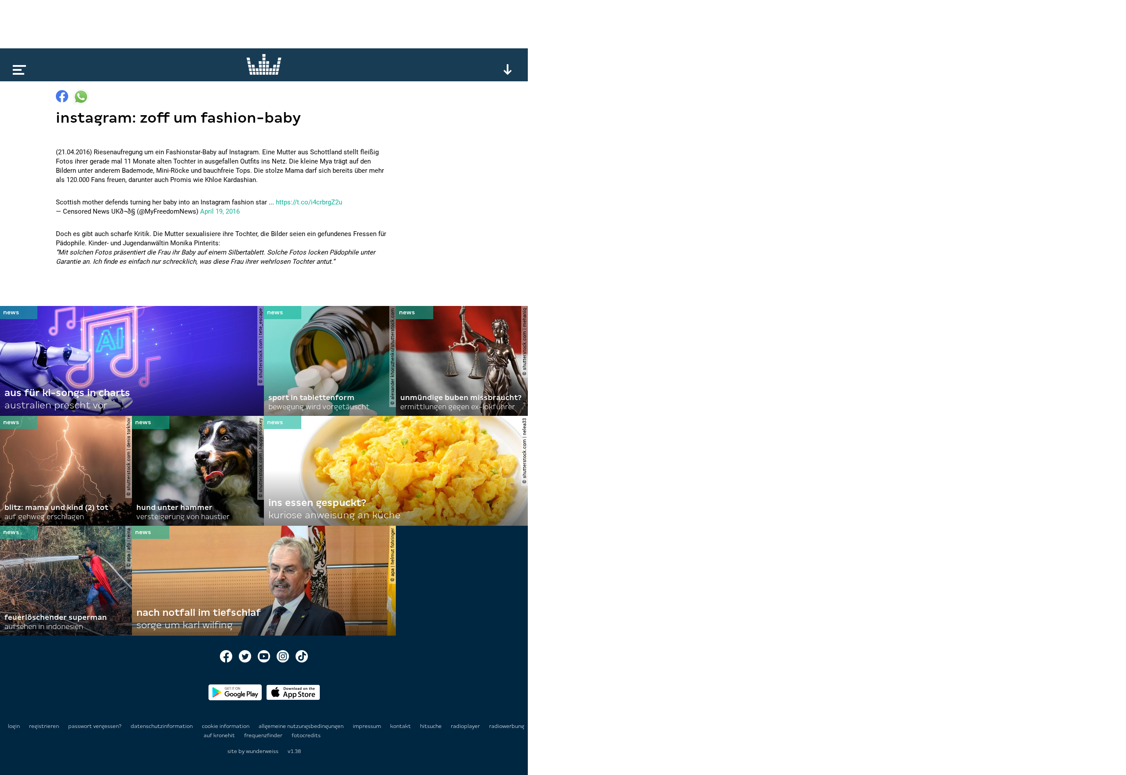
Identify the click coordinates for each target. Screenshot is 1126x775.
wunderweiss (262, 751)
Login (14, 726)
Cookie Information (226, 726)
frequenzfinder (264, 735)
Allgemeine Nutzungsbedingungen (302, 726)
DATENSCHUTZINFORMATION (162, 726)
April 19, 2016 (220, 211)
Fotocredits (306, 735)
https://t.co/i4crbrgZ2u (309, 202)
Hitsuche (431, 726)
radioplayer (466, 726)
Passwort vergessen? (94, 726)
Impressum (367, 726)
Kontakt (401, 726)
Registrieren (44, 726)
